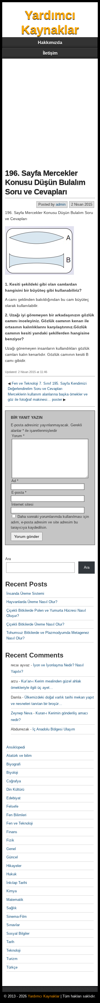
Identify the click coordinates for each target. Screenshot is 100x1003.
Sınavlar (13, 925)
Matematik (14, 900)
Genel (11, 849)
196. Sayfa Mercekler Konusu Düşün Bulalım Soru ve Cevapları (45, 182)
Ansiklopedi (15, 747)
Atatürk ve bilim (19, 755)
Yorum (18, 436)
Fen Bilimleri (16, 815)
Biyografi (13, 764)
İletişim (50, 53)
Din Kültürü (15, 789)
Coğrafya (13, 781)
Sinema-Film (16, 916)
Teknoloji (13, 950)
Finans (11, 832)
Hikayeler (13, 866)
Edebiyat (13, 798)
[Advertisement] (50, 111)
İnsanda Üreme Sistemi (25, 593)
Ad (14, 481)
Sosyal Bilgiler (17, 933)
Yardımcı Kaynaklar (43, 996)
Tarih (10, 942)
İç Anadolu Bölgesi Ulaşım (53, 729)
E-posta (18, 492)
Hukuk (11, 874)
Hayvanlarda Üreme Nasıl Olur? (31, 602)
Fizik (10, 840)
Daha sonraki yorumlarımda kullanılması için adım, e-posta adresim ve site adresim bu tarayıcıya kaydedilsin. (50, 522)
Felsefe (12, 806)
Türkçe (12, 967)
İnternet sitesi (22, 504)
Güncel (12, 857)
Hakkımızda (50, 42)
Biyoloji (12, 772)
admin (61, 204)
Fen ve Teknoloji (19, 823)
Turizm (12, 959)
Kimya (11, 891)
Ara (8, 559)
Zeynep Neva (21, 713)
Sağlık (11, 908)
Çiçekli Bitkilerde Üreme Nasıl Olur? (35, 624)
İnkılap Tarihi (16, 883)
